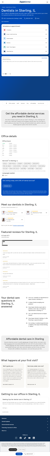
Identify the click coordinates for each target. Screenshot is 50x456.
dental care (25, 342)
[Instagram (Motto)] (16, 438)
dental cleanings (33, 369)
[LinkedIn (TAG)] (33, 438)
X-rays (8, 372)
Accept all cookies (12, 449)
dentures (29, 370)
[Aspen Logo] (25, 2)
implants (34, 370)
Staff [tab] (18, 103)
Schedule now (7, 186)
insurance (9, 343)
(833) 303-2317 (29, 454)
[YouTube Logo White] (29, 438)
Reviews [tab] (23, 103)
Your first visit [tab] (41, 103)
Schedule (19, 453)
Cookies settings (22, 449)
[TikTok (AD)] (25, 438)
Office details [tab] (12, 103)
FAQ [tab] (27, 103)
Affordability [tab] (33, 103)
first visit (8, 369)
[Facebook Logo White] (20, 438)
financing (12, 345)
